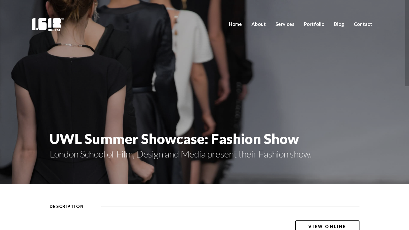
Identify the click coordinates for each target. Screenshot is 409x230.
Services (284, 24)
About (258, 24)
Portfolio (314, 24)
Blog (339, 24)
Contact (363, 24)
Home (235, 24)
